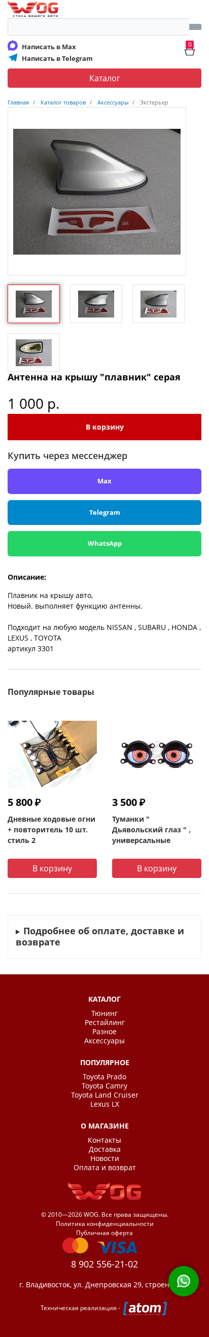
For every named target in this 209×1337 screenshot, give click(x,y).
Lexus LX (104, 1104)
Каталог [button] (104, 78)
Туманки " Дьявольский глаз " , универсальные (151, 829)
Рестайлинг (105, 1022)
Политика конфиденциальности (105, 1223)
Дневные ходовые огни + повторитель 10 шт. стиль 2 (51, 829)
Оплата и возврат (105, 1167)
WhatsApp (105, 543)
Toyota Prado (104, 1076)
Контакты (104, 1140)
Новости (104, 1158)
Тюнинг (104, 1013)
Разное (104, 1031)
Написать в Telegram (57, 58)
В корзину (105, 427)
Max (104, 480)
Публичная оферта (104, 1232)
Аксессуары (104, 1040)
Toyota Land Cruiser (104, 1095)
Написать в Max (49, 46)
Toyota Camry (104, 1085)
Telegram (104, 512)
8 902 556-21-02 (104, 1264)
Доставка (105, 1149)
